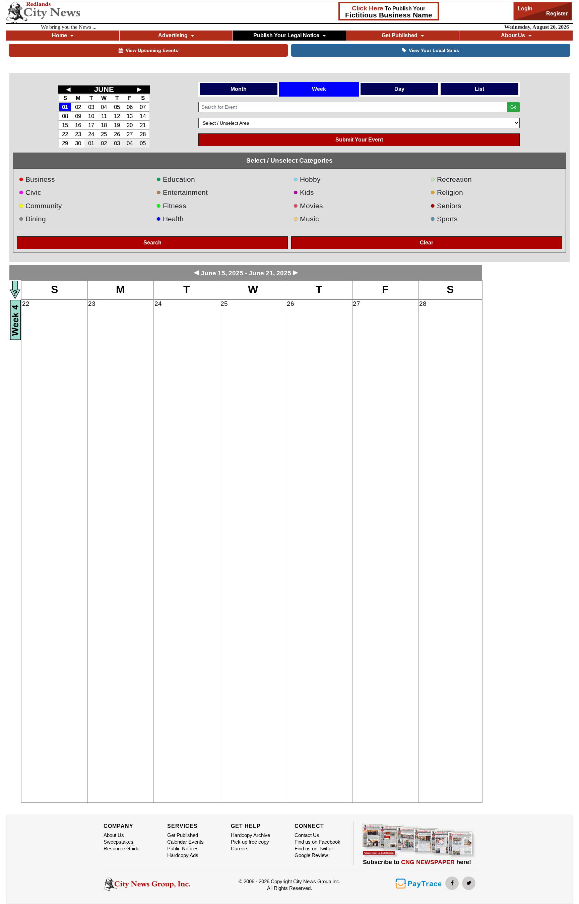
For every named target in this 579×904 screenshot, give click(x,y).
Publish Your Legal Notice (286, 35)
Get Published (182, 835)
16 (78, 125)
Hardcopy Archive (250, 835)
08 (65, 116)
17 (91, 125)
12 (117, 116)
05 (117, 107)
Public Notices (183, 848)
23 (78, 134)
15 (65, 125)
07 (143, 107)
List (479, 89)
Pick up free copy (250, 842)
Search (152, 242)
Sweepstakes (118, 842)
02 (78, 107)
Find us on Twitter (314, 848)
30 (78, 143)
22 (65, 134)
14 (143, 116)
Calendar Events (185, 842)
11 (104, 116)
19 (117, 125)
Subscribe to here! (417, 862)
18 (104, 125)
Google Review (311, 855)
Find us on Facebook (317, 842)
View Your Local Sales (434, 50)
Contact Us (307, 835)
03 (91, 107)
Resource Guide (121, 848)
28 (143, 134)
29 (65, 143)
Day (399, 89)
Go (513, 107)
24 (91, 134)
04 (104, 107)
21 (143, 125)
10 (91, 116)
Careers (240, 848)
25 (104, 134)
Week (319, 89)
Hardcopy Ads (182, 855)
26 (117, 134)
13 (130, 116)
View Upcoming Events (152, 50)
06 (130, 107)
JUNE (104, 89)
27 (130, 134)
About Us (114, 835)
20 (130, 125)
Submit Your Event (359, 140)
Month (239, 89)
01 (65, 107)
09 (78, 116)
